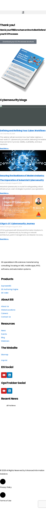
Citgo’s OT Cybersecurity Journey (17, 223)
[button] (23, 12)
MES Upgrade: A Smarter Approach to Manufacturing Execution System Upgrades (23, 421)
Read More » (4, 148)
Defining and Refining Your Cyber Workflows (22, 130)
